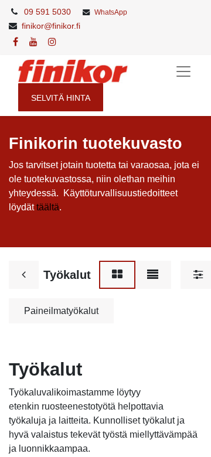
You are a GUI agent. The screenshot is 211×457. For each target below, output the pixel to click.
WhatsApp (110, 12)
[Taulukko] (117, 275)
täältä (47, 207)
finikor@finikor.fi (51, 25)
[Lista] (152, 275)
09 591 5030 (47, 11)
